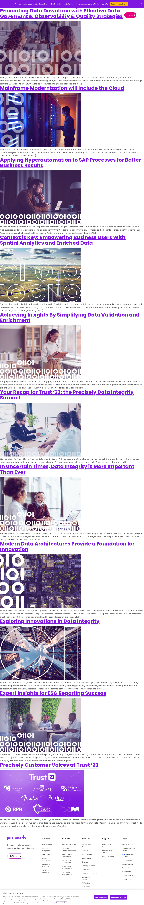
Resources (85, 15)
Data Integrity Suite (69, 845)
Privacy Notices (127, 845)
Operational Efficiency (46, 865)
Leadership (86, 858)
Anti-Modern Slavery (86, 878)
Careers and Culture (86, 846)
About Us (108, 15)
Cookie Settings (127, 864)
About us (86, 839)
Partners (85, 851)
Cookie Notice (127, 860)
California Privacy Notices (128, 850)
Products (73, 15)
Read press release (119, 4)
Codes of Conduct (88, 873)
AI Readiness (46, 854)
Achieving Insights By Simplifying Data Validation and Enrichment (69, 317)
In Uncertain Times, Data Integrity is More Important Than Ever (67, 469)
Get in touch (130, 15)
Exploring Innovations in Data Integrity (50, 621)
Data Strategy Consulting (67, 855)
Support (97, 15)
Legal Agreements (128, 879)
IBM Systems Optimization (66, 861)
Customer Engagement (46, 871)
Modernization (47, 845)
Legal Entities (126, 875)
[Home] (16, 15)
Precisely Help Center (107, 852)
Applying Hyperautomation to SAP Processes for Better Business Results (70, 162)
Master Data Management (67, 867)
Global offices (87, 854)
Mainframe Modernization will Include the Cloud (62, 88)
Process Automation (46, 859)
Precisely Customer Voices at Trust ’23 (49, 764)
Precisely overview (88, 866)
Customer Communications (68, 850)
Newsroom (85, 862)
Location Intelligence (46, 850)
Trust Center (86, 887)
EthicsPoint (86, 870)
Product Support (108, 857)
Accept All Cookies (118, 897)
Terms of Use (127, 868)
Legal (124, 839)
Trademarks (126, 872)
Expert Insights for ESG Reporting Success (53, 693)
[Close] (140, 897)
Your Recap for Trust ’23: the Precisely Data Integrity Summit (67, 395)
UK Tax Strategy (87, 883)
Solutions (62, 15)
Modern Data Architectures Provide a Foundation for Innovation (67, 546)
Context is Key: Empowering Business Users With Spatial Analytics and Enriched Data (63, 240)
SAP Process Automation (66, 873)
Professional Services (106, 846)
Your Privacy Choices (128, 855)
